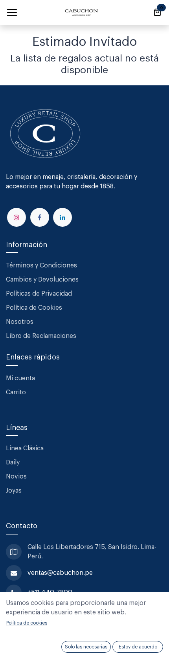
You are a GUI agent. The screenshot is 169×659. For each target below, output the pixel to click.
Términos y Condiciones (42, 265)
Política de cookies (26, 623)
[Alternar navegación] (12, 12)
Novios (16, 476)
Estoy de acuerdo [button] (138, 647)
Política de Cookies (34, 308)
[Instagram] (16, 217)
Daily (13, 462)
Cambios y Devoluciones (42, 279)
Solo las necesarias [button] (86, 647)
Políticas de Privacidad (39, 294)
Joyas (14, 490)
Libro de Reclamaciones (41, 336)
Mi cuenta (20, 378)
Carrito (16, 392)
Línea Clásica (25, 448)
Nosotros (19, 322)
